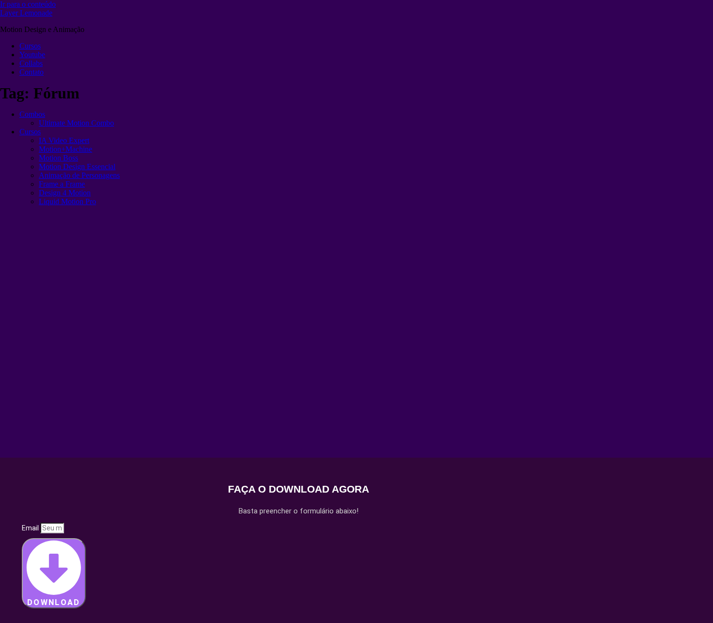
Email (31, 528)
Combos (32, 114)
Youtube (32, 54)
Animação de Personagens (79, 175)
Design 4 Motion (65, 193)
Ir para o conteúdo (28, 4)
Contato (31, 72)
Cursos (30, 46)
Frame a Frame (62, 184)
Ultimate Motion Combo (76, 123)
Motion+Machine (65, 149)
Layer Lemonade (26, 13)
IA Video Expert (64, 140)
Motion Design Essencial (77, 166)
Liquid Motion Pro (67, 201)
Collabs (31, 63)
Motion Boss (58, 158)
